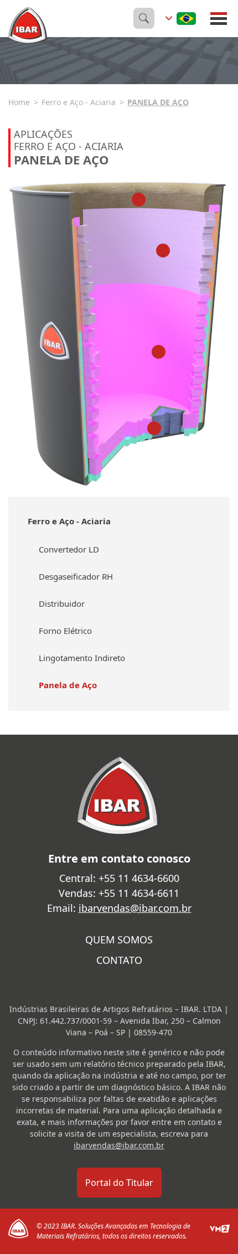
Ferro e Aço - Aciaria (79, 102)
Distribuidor (62, 603)
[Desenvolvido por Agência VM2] (220, 1231)
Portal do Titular (119, 1182)
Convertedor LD (69, 549)
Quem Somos (119, 939)
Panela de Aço (158, 102)
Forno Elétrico (65, 630)
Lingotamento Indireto (82, 657)
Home (19, 102)
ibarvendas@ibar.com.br (135, 908)
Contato (119, 960)
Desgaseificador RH (76, 576)
